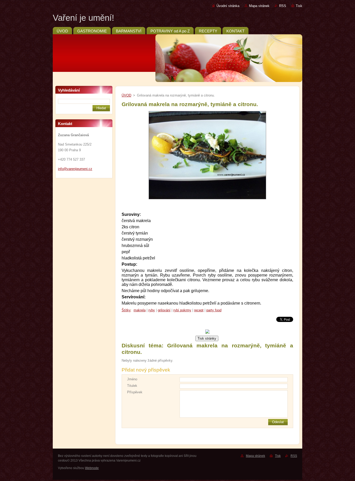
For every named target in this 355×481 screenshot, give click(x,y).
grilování (164, 310)
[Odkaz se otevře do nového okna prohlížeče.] (207, 199)
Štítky (126, 310)
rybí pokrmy (182, 310)
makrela (140, 310)
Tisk (299, 6)
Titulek (132, 386)
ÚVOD (126, 95)
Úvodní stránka (227, 6)
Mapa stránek (259, 6)
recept (198, 310)
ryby (151, 310)
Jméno (132, 379)
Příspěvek (134, 392)
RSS (282, 6)
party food (213, 310)
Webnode (92, 468)
